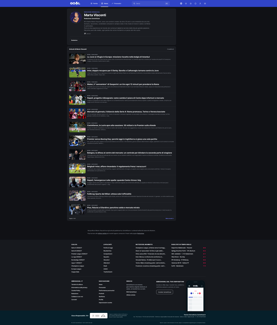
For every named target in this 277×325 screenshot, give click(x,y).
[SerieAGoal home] (77, 3)
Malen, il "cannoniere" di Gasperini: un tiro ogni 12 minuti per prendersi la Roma (123, 84)
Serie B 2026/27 (76, 251)
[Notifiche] (195, 3)
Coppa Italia (75, 272)
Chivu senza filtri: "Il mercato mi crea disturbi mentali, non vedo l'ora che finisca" (150, 254)
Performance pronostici (106, 290)
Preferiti (101, 293)
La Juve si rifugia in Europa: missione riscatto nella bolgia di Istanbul (118, 57)
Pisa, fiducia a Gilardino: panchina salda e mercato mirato (113, 208)
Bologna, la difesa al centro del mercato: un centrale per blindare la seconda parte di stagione (129, 153)
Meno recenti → (170, 218)
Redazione (74, 40)
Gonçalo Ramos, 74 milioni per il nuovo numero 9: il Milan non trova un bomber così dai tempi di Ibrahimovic (150, 260)
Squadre (106, 257)
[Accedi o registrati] (200, 3)
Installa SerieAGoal (164, 292)
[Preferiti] (190, 3)
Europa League (76, 269)
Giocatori (107, 260)
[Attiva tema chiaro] (186, 3)
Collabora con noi (77, 296)
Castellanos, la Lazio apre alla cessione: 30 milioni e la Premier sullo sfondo (121, 125)
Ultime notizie (130, 295)
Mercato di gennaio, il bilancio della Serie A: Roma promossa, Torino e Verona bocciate (126, 112)
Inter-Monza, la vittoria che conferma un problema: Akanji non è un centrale (149, 257)
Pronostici (102, 287)
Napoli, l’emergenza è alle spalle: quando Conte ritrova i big (114, 180)
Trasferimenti (108, 272)
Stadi (105, 266)
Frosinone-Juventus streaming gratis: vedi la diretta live (150, 266)
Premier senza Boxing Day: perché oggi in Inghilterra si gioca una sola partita (122, 139)
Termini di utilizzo (77, 284)
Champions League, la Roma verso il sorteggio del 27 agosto (151, 248)
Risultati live (107, 251)
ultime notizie (102, 233)
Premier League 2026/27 (79, 254)
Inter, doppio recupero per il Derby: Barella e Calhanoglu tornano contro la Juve (123, 70)
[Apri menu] (205, 3)
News (100, 284)
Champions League (77, 266)
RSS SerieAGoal (131, 292)
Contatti (74, 299)
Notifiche (102, 296)
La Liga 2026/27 (76, 257)
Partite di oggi (108, 248)
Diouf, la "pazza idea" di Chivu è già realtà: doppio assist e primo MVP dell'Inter (149, 251)
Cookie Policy (75, 290)
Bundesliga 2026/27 (78, 260)
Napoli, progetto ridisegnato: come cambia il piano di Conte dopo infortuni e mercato (125, 98)
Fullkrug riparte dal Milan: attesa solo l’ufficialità (109, 194)
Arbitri (106, 269)
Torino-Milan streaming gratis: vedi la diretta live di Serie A (150, 263)
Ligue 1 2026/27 (76, 263)
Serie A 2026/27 (76, 248)
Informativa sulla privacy (79, 287)
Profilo (101, 299)
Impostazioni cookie (105, 302)
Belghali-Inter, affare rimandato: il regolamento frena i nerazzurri (116, 166)
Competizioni (108, 254)
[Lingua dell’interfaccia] (181, 3)
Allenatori (107, 263)
